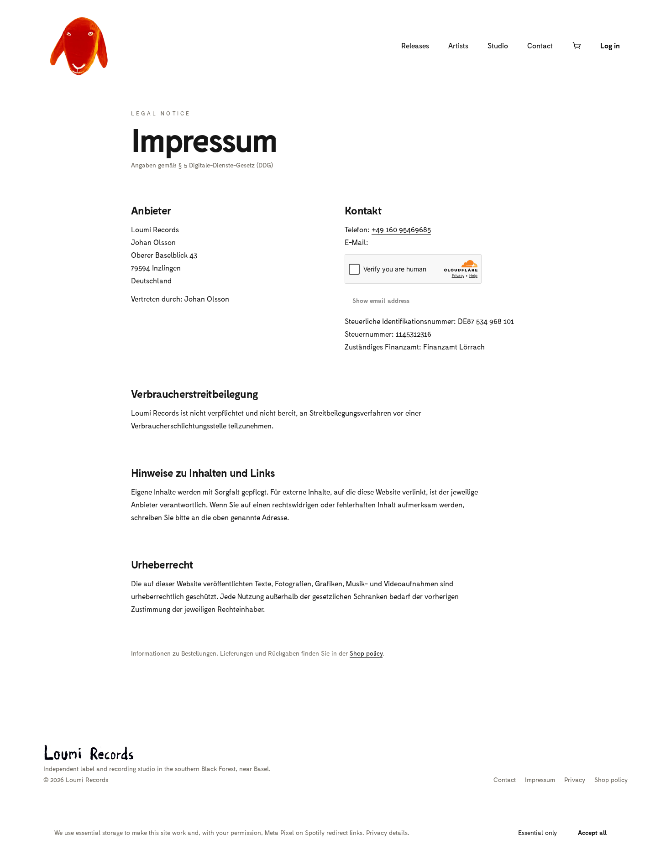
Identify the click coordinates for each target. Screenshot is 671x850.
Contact (540, 45)
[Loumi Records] (79, 45)
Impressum (540, 779)
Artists (458, 45)
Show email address (380, 300)
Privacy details (387, 832)
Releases (415, 45)
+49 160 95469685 (401, 229)
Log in (610, 45)
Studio (498, 45)
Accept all (592, 832)
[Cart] (576, 45)
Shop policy (366, 653)
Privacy (574, 779)
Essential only (537, 832)
